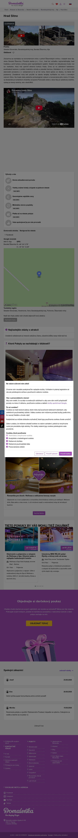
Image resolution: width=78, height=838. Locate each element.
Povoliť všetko (65, 453)
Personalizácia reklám (17, 447)
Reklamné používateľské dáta (19, 444)
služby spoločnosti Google (57, 403)
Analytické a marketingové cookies (21, 438)
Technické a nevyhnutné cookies (20, 435)
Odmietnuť (39, 453)
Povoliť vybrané (51, 453)
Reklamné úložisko (15, 441)
